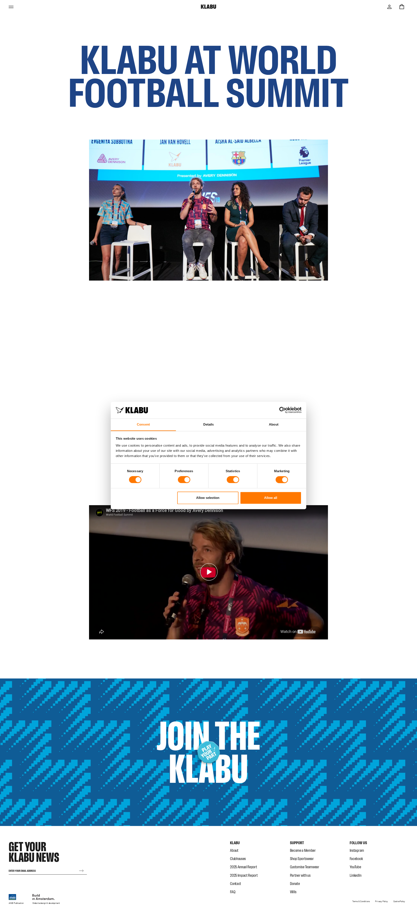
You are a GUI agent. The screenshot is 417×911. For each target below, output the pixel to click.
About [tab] (273, 424)
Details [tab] (208, 424)
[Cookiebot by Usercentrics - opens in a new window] (282, 410)
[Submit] (81, 871)
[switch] (184, 479)
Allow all (270, 498)
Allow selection (207, 498)
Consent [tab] (143, 424)
